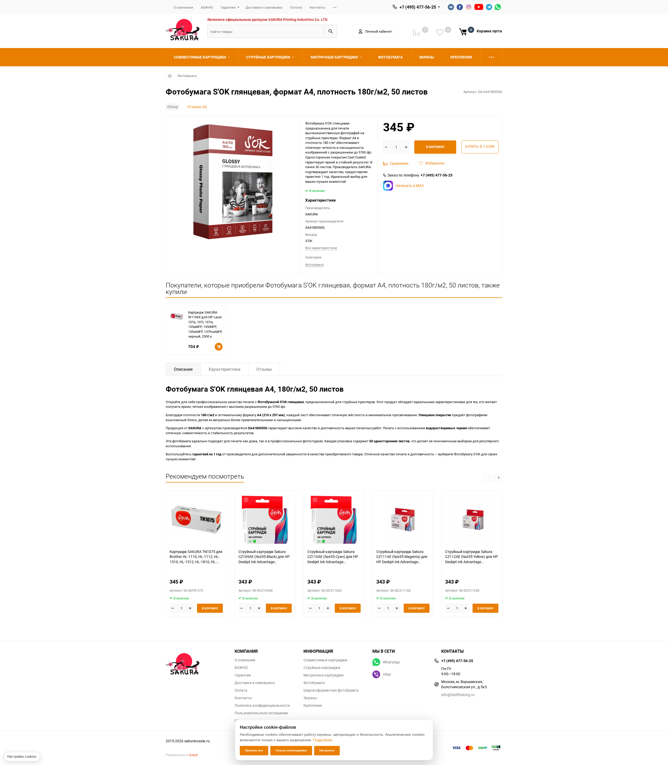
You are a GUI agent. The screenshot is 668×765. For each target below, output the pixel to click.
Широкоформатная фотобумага (331, 690)
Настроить (327, 750)
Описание (183, 369)
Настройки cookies (22, 756)
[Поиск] (330, 31)
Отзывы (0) (197, 106)
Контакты (317, 7)
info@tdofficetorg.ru (458, 694)
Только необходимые (291, 750)
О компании (183, 7)
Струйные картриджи (321, 667)
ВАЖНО (207, 7)
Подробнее (322, 740)
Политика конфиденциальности (262, 705)
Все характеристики (321, 247)
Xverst (193, 755)
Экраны (310, 698)
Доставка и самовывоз (264, 7)
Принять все (254, 750)
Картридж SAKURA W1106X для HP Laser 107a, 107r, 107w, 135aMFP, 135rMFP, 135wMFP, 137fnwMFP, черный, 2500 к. (205, 324)
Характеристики (224, 369)
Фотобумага (187, 75)
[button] (498, 477)
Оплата (296, 7)
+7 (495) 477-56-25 (417, 7)
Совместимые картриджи (325, 660)
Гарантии (228, 7)
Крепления (312, 705)
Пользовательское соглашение (261, 713)
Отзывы (264, 369)
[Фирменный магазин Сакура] (196, 661)
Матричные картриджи (323, 675)
